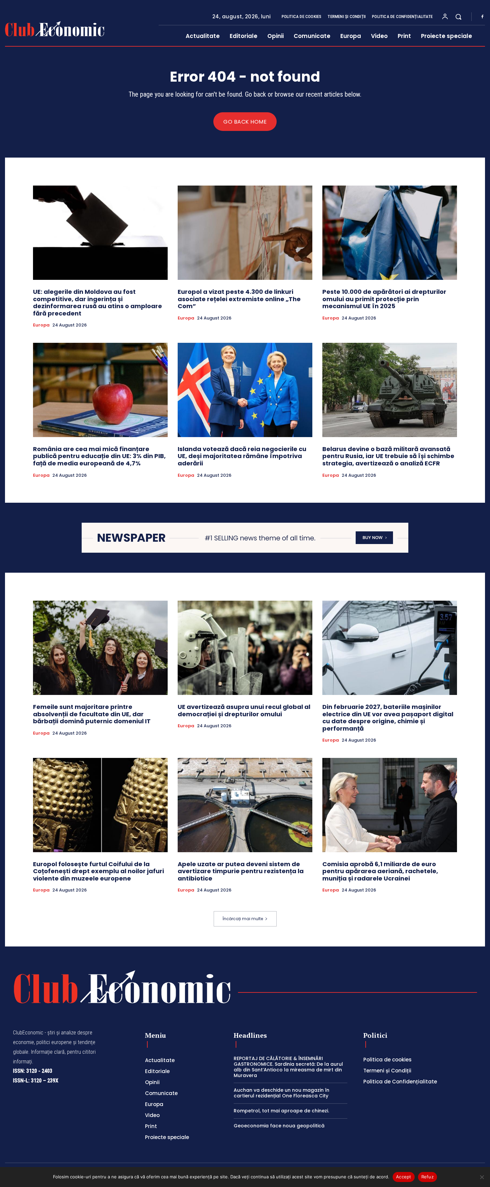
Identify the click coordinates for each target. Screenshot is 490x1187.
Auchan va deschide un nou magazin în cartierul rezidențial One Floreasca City (281, 1093)
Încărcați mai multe (243, 918)
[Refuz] (481, 1177)
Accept (403, 1176)
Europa (41, 325)
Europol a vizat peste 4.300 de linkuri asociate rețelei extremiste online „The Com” (239, 299)
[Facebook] (482, 17)
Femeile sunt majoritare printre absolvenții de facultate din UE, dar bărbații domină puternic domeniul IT (92, 714)
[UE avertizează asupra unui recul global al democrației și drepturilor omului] (245, 648)
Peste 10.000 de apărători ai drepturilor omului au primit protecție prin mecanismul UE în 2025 (384, 299)
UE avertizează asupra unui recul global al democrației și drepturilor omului (244, 710)
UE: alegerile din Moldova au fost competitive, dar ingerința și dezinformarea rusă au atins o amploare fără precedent (97, 302)
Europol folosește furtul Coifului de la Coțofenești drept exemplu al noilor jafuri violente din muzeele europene (98, 871)
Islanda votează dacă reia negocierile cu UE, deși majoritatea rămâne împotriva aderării (242, 456)
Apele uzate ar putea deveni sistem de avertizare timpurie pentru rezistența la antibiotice (241, 871)
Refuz (427, 1176)
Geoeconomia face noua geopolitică (279, 1125)
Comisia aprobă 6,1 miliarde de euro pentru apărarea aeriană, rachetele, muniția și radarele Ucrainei (380, 871)
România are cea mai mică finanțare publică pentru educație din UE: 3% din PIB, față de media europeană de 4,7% (99, 456)
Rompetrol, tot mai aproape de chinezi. (281, 1110)
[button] (458, 17)
